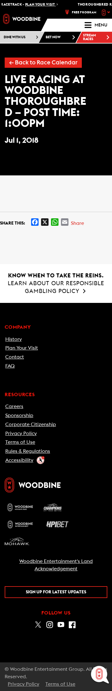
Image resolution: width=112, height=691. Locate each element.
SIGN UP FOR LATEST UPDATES (56, 592)
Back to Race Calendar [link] (43, 63)
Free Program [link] (84, 12)
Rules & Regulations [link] (27, 451)
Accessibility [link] (19, 460)
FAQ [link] (10, 366)
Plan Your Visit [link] (21, 348)
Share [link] (77, 223)
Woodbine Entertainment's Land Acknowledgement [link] (56, 565)
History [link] (13, 339)
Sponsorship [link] (19, 415)
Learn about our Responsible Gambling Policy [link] (56, 283)
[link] (21, 19)
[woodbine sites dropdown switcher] (106, 12)
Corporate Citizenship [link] (30, 424)
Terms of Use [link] (20, 442)
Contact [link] (14, 357)
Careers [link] (14, 406)
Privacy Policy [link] (21, 433)
